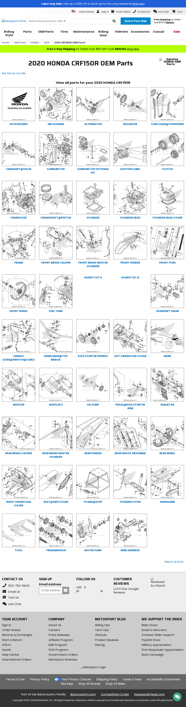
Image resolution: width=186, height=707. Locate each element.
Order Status (11, 630)
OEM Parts (20, 42)
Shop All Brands (89, 684)
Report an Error (174, 562)
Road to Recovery (154, 630)
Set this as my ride (13, 73)
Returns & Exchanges (17, 635)
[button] (161, 11)
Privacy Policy (39, 679)
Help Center (10, 655)
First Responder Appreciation (162, 650)
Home (5, 42)
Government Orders (63, 655)
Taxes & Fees (132, 679)
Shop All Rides (115, 684)
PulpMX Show (150, 640)
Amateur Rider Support (158, 635)
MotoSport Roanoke (62, 659)
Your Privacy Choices (76, 679)
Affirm (6, 645)
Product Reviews (107, 640)
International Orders (16, 659)
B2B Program (57, 645)
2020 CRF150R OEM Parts (70, 42)
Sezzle (6, 650)
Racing (100, 645)
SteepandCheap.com (149, 694)
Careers (54, 630)
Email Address (50, 584)
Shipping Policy (107, 679)
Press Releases (59, 635)
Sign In (6, 625)
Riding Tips (102, 625)
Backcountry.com (83, 694)
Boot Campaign (152, 655)
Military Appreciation (156, 645)
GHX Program (58, 650)
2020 (47, 42)
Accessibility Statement (163, 679)
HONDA (35, 42)
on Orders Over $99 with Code (93, 49)
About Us (54, 625)
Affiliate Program (60, 640)
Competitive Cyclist (115, 694)
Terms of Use (15, 679)
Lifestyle (101, 635)
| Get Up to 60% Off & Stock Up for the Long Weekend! (93, 4)
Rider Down (149, 625)
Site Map (67, 684)
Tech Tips (102, 630)
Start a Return (12, 640)
